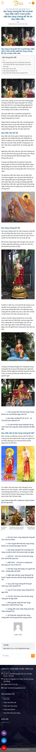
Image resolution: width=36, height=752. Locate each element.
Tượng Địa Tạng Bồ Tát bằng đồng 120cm (14, 528)
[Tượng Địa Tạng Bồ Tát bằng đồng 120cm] (14, 516)
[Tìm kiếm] (29, 3)
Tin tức (28, 9)
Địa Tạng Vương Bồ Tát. (10, 71)
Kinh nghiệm (22, 9)
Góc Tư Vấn (9, 9)
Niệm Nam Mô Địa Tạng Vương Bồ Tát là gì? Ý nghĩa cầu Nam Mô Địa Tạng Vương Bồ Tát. (17, 577)
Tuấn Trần (25, 24)
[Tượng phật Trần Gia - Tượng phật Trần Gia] (18, 3)
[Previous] (2, 521)
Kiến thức (15, 9)
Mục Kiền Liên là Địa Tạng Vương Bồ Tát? (16, 73)
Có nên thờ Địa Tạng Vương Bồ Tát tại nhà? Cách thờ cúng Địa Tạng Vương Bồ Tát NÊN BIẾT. (17, 427)
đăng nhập (14, 648)
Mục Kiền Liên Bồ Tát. (9, 68)
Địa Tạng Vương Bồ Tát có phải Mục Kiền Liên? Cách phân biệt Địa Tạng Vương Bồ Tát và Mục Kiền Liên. (17, 64)
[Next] (34, 521)
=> (4, 412)
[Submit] (33, 656)
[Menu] (33, 3)
